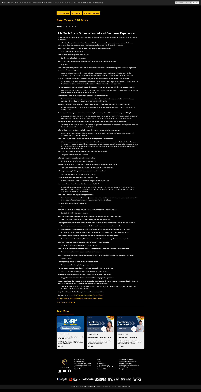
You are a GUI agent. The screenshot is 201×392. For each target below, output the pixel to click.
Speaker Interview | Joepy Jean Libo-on (99, 337)
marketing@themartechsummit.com (129, 365)
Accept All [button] (195, 2)
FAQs (98, 359)
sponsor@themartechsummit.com (128, 361)
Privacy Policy (99, 2)
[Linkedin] (66, 302)
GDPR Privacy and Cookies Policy (106, 367)
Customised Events (79, 361)
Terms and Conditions (103, 365)
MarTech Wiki (76, 13)
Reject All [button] (188, 2)
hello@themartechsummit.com (127, 369)
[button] (63, 26)
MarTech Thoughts (63, 13)
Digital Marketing (64, 298)
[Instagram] (69, 302)
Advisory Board (101, 363)
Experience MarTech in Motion (82, 363)
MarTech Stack (88, 298)
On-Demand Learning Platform (82, 365)
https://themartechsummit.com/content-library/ (88, 295)
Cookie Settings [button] (180, 2)
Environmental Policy (102, 369)
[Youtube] (74, 302)
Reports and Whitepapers (91, 13)
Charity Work (77, 369)
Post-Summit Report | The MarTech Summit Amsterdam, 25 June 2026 (70, 337)
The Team (99, 361)
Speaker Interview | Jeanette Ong (127, 337)
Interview (72, 298)
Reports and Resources (80, 367)
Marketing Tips (79, 298)
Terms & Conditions (86, 2)
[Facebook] (72, 302)
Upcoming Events (79, 359)
